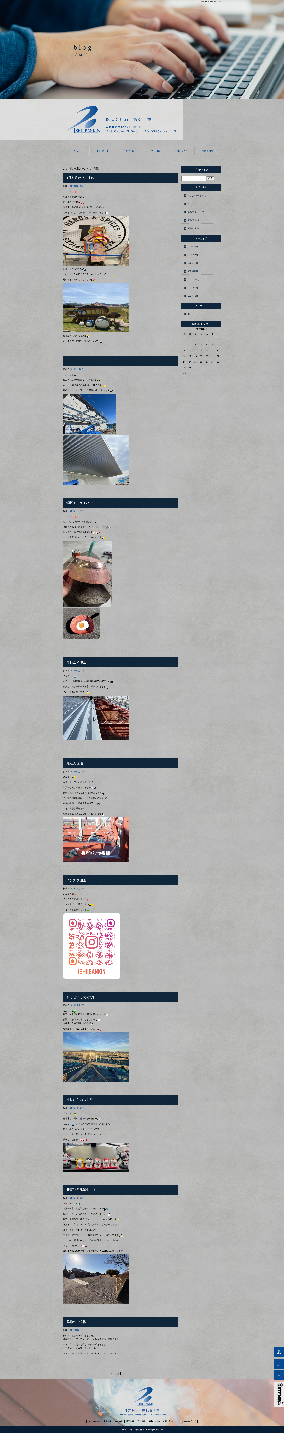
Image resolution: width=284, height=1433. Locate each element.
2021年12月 (193, 279)
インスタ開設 (76, 880)
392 (189, 203)
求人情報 (102, 151)
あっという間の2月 (80, 997)
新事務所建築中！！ (81, 1189)
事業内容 (129, 151)
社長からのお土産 (79, 1099)
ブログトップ (201, 169)
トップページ (76, 151)
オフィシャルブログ (187, 1421)
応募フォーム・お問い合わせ (208, 151)
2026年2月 (193, 263)
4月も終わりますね (80, 177)
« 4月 (184, 373)
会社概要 (181, 151)
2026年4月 (193, 246)
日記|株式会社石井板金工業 (211, 1)
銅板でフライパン (79, 502)
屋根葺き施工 (76, 662)
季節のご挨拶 (76, 1322)
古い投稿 (113, 1373)
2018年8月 (193, 296)
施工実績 (155, 151)
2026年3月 (193, 255)
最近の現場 (74, 763)
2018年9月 (193, 287)
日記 (190, 314)
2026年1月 (193, 271)
